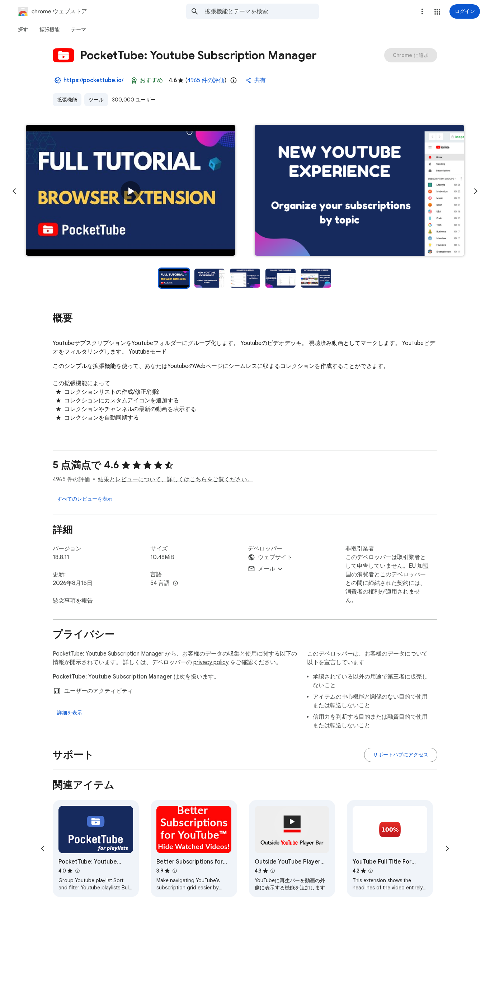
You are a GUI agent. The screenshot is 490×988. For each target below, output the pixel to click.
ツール (96, 99)
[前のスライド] (14, 191)
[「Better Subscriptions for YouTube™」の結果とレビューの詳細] (174, 870)
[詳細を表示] (69, 712)
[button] (437, 12)
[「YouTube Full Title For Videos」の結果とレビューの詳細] (370, 870)
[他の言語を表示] (175, 583)
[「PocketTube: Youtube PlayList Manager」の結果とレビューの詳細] (77, 870)
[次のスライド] (475, 191)
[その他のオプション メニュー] (422, 11)
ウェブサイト (275, 557)
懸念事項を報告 (73, 600)
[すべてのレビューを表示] (85, 498)
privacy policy (210, 662)
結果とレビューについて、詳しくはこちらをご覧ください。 (175, 479)
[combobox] (262, 11)
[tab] (23, 29)
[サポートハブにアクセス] (400, 755)
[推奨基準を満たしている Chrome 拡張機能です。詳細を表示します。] (134, 80)
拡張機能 (67, 99)
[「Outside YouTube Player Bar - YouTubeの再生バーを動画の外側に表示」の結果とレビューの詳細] (272, 870)
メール (266, 568)
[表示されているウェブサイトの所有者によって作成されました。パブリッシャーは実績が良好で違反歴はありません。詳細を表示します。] (57, 80)
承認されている (333, 676)
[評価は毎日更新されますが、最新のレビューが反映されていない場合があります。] (233, 80)
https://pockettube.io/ (93, 80)
